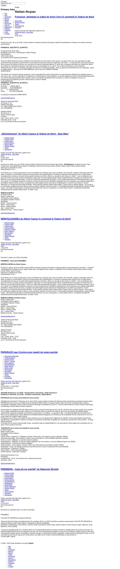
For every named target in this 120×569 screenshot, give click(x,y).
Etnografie (7, 23)
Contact (7, 33)
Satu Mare (7, 234)
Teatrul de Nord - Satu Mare (24, 32)
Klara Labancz (9, 231)
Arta (5, 15)
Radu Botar (8, 369)
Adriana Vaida (9, 138)
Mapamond (8, 27)
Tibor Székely (9, 491)
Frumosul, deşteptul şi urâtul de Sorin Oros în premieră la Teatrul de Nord (54, 17)
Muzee (6, 20)
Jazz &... (7, 25)
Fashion (7, 28)
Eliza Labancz (9, 363)
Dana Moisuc (8, 478)
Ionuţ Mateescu (9, 364)
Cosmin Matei (9, 476)
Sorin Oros (18, 21)
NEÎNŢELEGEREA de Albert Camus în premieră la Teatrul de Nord (36, 219)
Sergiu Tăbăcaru (10, 486)
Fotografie (7, 17)
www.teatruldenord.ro (8, 98)
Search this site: (6, 3)
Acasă (17, 7)
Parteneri (7, 30)
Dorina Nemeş (9, 143)
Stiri (5, 13)
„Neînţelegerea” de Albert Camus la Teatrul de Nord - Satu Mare (34, 134)
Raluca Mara (8, 144)
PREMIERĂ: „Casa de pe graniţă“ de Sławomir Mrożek (29, 469)
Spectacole (8, 149)
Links (6, 32)
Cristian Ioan (8, 141)
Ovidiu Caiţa (8, 368)
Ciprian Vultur (9, 139)
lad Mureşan (8, 483)
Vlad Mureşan (19, 26)
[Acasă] (3, 1)
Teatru (6, 22)
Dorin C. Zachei (9, 361)
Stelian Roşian (20, 22)
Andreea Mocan (9, 358)
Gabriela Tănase (10, 229)
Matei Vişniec (9, 366)
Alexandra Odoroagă (11, 356)
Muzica (6, 18)
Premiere (18, 27)
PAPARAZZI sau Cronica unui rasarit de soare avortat (29, 352)
